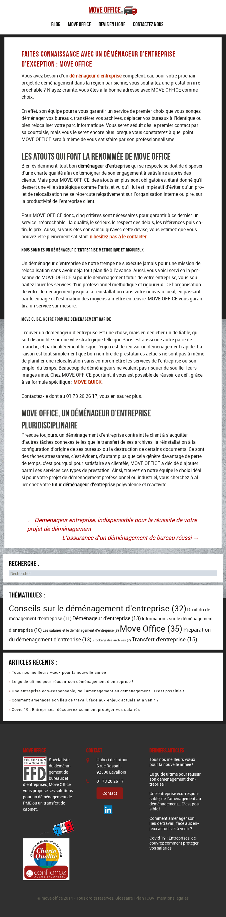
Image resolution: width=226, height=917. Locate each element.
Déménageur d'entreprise (106, 618)
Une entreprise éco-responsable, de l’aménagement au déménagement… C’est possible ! (98, 690)
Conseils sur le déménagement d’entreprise (97, 608)
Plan (139, 898)
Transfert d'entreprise (164, 639)
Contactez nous (148, 24)
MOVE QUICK (88, 382)
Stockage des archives (111, 640)
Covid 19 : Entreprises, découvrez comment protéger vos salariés (76, 709)
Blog (55, 24)
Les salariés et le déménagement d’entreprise (81, 630)
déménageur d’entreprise (95, 75)
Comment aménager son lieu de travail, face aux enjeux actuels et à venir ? (86, 700)
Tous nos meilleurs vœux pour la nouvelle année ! (60, 672)
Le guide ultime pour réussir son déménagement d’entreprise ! (73, 681)
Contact (109, 793)
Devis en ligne (112, 24)
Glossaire (124, 898)
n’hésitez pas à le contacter (118, 236)
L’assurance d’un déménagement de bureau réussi (130, 538)
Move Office (79, 24)
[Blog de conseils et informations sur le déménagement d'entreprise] (113, 7)
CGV (150, 898)
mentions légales (173, 898)
